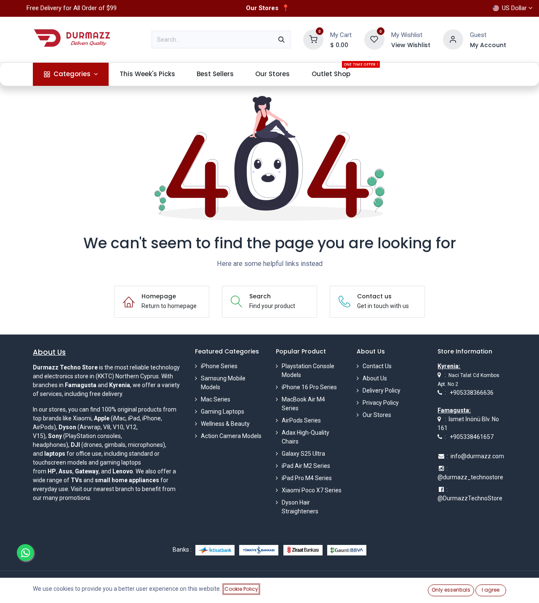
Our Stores (377, 415)
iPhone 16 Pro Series (309, 387)
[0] (313, 39)
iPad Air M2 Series (306, 465)
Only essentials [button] (451, 589)
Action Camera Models (231, 436)
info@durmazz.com (477, 456)
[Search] (281, 39)
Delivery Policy (381, 390)
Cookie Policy (241, 588)
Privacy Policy (381, 402)
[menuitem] (71, 74)
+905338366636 (472, 392)
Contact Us (377, 366)
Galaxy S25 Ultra (303, 453)
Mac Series (215, 399)
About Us (375, 378)
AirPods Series (301, 420)
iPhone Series (219, 366)
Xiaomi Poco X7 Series (312, 490)
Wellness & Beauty (225, 423)
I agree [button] (490, 589)
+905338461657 (472, 436)
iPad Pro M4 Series (307, 478)
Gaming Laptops (222, 411)
